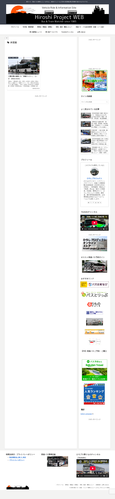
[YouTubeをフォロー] (96, 202)
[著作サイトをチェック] (88, 202)
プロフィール (59, 484)
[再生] (82, 229)
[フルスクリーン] (106, 229)
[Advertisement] (41, 49)
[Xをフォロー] (91, 202)
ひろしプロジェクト (94, 178)
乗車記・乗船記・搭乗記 (71, 484)
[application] (94, 223)
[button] (106, 102)
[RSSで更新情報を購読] (100, 202)
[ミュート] (104, 229)
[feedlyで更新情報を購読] (98, 202)
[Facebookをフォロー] (93, 202)
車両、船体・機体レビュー (87, 484)
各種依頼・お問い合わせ (102, 484)
